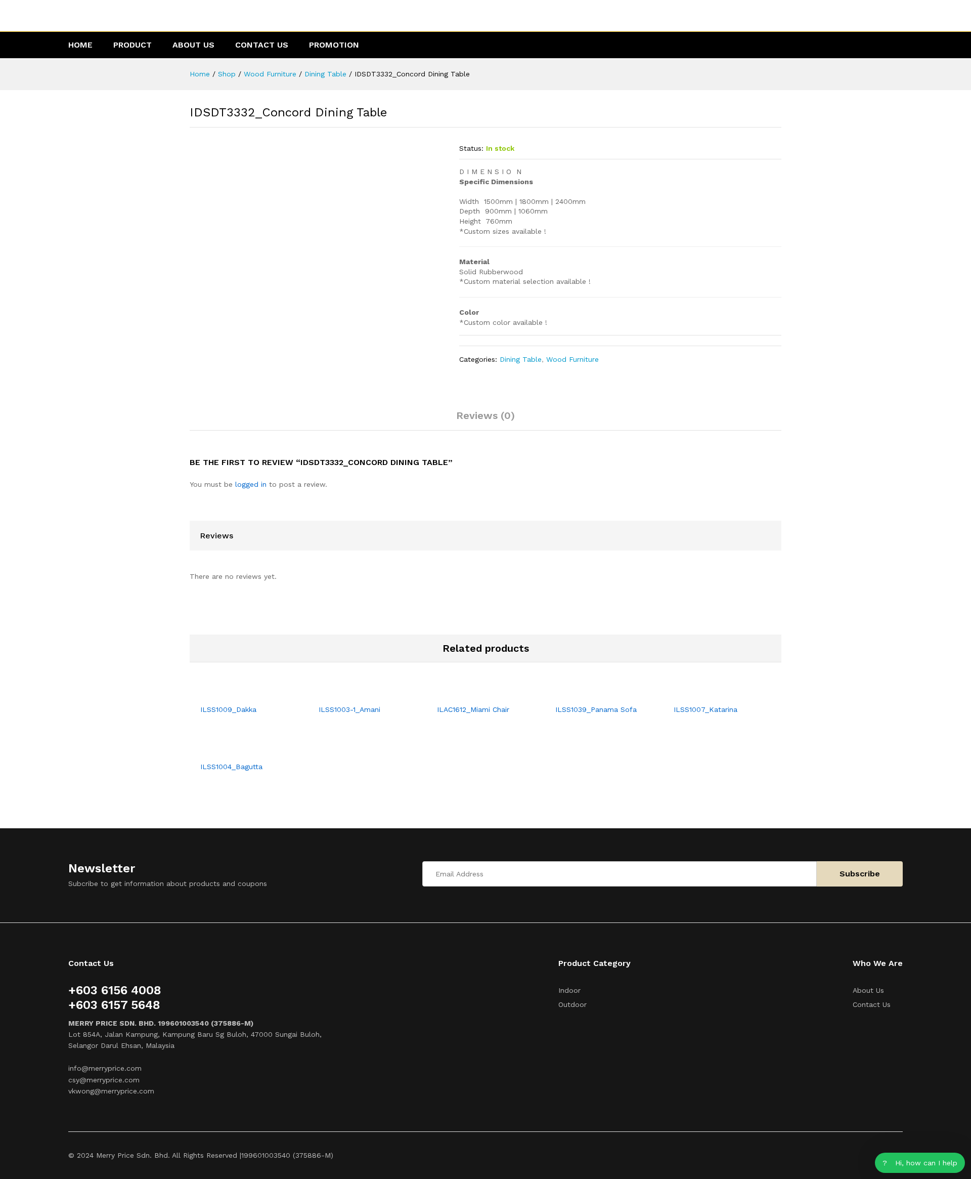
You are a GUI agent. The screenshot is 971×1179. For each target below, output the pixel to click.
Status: (471, 148)
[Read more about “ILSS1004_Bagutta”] (237, 750)
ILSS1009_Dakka (228, 709)
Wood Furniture (572, 359)
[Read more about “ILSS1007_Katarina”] (710, 692)
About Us (193, 45)
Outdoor (572, 1004)
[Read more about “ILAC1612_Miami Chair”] (473, 692)
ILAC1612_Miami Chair (473, 709)
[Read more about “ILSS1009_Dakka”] (237, 692)
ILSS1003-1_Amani (349, 709)
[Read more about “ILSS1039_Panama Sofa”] (592, 692)
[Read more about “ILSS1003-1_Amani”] (355, 692)
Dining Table (521, 359)
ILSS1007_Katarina (705, 709)
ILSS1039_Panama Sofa (596, 709)
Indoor (569, 990)
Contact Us (261, 45)
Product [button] (132, 45)
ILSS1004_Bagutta (231, 767)
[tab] (485, 420)
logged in (251, 484)
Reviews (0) (485, 415)
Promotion (334, 45)
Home (80, 45)
